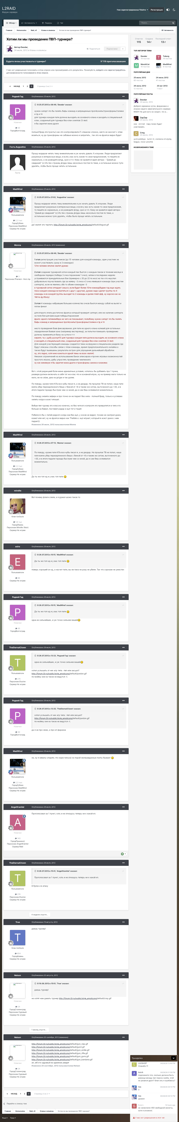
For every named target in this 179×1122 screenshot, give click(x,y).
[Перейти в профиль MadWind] (17, 204)
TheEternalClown (17, 647)
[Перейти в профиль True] (17, 937)
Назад (17, 86)
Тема (12, 1118)
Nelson (17, 975)
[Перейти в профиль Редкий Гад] (17, 112)
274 (18, 679)
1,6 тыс (18, 522)
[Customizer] (168, 9)
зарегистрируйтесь (116, 70)
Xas (139, 1087)
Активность (29, 23)
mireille (17, 490)
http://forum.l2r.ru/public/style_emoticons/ (73, 224)
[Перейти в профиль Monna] (17, 260)
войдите (100, 70)
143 (18, 838)
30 (18, 128)
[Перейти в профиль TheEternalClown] (17, 663)
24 (18, 1007)
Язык (4, 1118)
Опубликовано (43, 96)
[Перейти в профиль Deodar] (9, 49)
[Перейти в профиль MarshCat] (136, 65)
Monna (17, 245)
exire (17, 546)
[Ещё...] (123, 96)
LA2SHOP (142, 1063)
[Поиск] (173, 23)
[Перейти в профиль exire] (17, 562)
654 (19, 953)
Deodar (24, 47)
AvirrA (140, 1072)
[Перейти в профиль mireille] (17, 506)
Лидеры (48, 23)
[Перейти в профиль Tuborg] (158, 57)
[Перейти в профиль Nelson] (17, 990)
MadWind (17, 189)
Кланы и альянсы (38, 50)
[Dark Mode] (174, 9)
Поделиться (94, 49)
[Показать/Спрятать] (173, 1058)
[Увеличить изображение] (65, 476)
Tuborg (166, 56)
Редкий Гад (17, 96)
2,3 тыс (18, 220)
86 (18, 578)
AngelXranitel (17, 807)
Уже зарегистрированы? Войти (132, 10)
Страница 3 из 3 (44, 86)
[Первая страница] (10, 86)
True (18, 922)
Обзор (12, 23)
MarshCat (145, 64)
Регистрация (157, 10)
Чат (61, 23)
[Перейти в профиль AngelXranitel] (17, 822)
